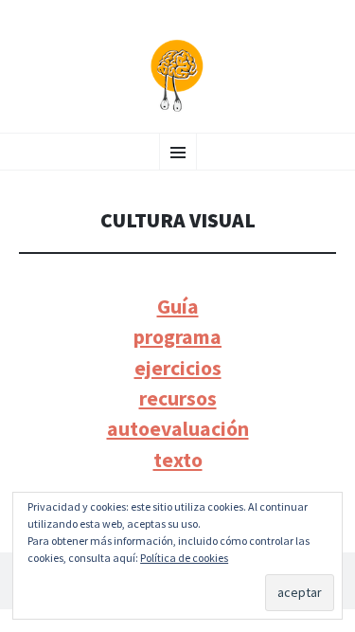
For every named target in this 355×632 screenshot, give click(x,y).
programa (177, 337)
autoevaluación (178, 429)
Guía (178, 306)
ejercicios (178, 368)
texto (178, 460)
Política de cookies (184, 558)
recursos (178, 398)
